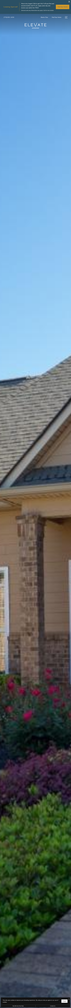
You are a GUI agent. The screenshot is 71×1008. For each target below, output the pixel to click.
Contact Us (52, 1006)
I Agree (64, 1001)
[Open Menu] (66, 17)
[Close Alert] (69, 2)
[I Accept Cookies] (68, 999)
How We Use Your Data (18, 1006)
